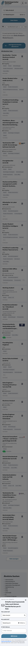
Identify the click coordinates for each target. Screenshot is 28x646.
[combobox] (13, 615)
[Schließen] (26, 600)
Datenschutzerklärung (6, 641)
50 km (22, 623)
